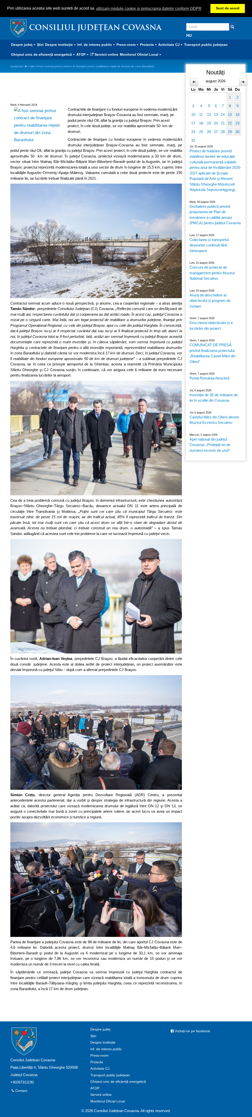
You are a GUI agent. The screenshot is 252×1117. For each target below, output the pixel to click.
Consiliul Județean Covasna (95, 28)
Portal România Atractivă (209, 378)
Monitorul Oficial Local (107, 1101)
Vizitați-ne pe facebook (192, 1031)
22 (230, 123)
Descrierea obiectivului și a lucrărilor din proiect (211, 325)
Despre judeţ (100, 1029)
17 (193, 123)
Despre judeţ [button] (22, 45)
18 (201, 123)
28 (223, 132)
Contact (20, 1091)
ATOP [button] (81, 54)
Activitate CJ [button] (169, 45)
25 (201, 132)
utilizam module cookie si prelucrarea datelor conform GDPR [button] (149, 8)
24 (193, 132)
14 (223, 114)
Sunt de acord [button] (227, 8)
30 (237, 132)
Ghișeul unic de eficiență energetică (118, 1081)
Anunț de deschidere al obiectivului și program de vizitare (209, 300)
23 (237, 123)
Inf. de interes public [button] (95, 45)
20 (216, 123)
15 (230, 114)
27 (216, 132)
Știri (40, 45)
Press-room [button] (126, 45)
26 (209, 132)
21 (223, 123)
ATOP (94, 1088)
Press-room (99, 1055)
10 (193, 114)
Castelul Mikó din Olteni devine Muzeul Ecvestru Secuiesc (214, 420)
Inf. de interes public (106, 1049)
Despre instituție (102, 1042)
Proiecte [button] (147, 45)
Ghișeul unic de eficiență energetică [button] (42, 54)
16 (237, 114)
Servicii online (106, 54)
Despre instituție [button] (59, 45)
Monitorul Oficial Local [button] (139, 54)
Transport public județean (206, 45)
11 (201, 114)
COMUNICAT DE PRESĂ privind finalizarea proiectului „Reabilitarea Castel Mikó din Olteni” (212, 353)
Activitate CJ (100, 1068)
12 (209, 114)
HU (189, 35)
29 (230, 132)
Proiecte (96, 1062)
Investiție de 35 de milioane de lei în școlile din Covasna (213, 398)
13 (216, 114)
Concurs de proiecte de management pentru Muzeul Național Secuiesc (212, 272)
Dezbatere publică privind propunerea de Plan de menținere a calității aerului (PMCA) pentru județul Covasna (215, 214)
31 (193, 140)
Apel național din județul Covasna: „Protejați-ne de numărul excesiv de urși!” (209, 444)
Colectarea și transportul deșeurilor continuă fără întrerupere (209, 245)
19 (209, 123)
